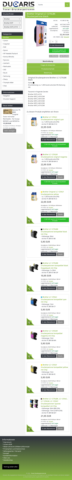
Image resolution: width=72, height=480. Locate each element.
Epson (5, 50)
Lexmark (6, 63)
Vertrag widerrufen (11, 467)
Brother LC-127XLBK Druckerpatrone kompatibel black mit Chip (54, 231)
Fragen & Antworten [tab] (48, 65)
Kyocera (6, 60)
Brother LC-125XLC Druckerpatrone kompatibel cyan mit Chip (53, 299)
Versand (13, 128)
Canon (5, 41)
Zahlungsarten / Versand (12, 451)
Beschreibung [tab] (48, 61)
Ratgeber (6, 96)
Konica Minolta (8, 57)
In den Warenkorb (48, 140)
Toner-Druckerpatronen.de (38, 473)
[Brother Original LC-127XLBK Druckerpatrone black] (41, 33)
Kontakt (6, 453)
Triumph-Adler (8, 82)
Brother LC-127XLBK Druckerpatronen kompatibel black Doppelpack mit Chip (54, 265)
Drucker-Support (9, 99)
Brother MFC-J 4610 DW (36, 103)
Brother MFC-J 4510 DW (36, 101)
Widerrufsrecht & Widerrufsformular (16, 447)
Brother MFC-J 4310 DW (36, 96)
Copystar (6, 44)
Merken (55, 56)
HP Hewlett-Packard (10, 53)
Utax (5, 86)
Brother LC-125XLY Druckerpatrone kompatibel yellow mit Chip (54, 367)
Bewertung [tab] (48, 73)
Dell (4, 47)
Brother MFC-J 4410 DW (36, 99)
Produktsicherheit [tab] (47, 69)
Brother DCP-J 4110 (35, 94)
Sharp (5, 79)
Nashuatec (7, 66)
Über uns (6, 458)
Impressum (7, 442)
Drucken (65, 56)
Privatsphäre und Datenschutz (14, 449)
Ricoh (5, 73)
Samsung (6, 76)
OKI (4, 70)
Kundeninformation (10, 456)
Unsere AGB (7, 444)
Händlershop (8, 460)
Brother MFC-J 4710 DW (36, 105)
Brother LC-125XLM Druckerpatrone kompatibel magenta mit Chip (51, 333)
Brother (6, 37)
